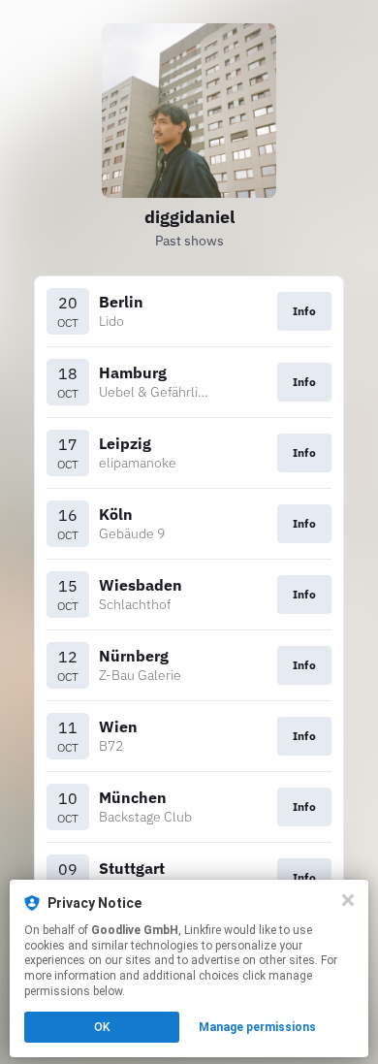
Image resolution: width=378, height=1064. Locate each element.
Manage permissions (257, 1027)
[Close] (347, 900)
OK (102, 1027)
